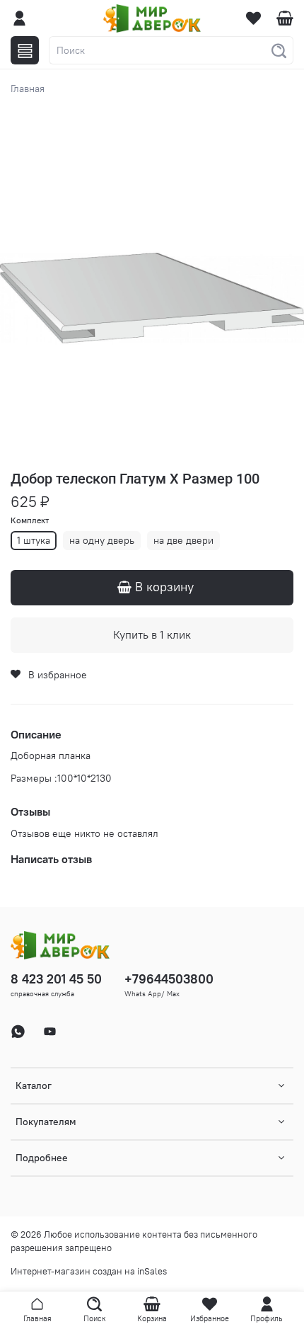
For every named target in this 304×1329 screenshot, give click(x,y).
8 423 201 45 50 (56, 979)
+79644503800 (169, 979)
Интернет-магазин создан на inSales (89, 1271)
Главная (28, 88)
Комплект (30, 520)
